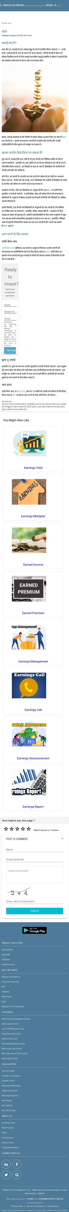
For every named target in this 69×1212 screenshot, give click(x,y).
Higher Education (10, 1090)
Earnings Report (33, 806)
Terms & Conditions (35, 1206)
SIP (3, 986)
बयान (64, 137)
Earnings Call (33, 710)
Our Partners (7, 1137)
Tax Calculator (8, 1071)
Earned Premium (33, 613)
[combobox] (19, 5)
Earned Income (33, 564)
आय (10, 23)
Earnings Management (33, 661)
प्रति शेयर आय (8, 248)
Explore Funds (8, 964)
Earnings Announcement (33, 758)
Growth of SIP (8, 1080)
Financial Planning (10, 982)
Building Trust (8, 1123)
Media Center (8, 1142)
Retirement (7, 996)
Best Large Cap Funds (12, 1048)
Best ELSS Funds (9, 1038)
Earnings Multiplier (33, 516)
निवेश (5, 226)
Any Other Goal (8, 1110)
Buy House (7, 1100)
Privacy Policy (11, 341)
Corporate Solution (10, 1147)
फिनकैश (4, 23)
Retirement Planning (11, 1085)
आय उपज (21, 391)
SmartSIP (6, 954)
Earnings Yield (33, 467)
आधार (47, 251)
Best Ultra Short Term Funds (14, 1053)
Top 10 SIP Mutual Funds (13, 1029)
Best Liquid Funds (10, 1024)
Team (4, 1132)
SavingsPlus (7, 949)
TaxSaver (6, 959)
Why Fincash (7, 1127)
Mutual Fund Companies (13, 1006)
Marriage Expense (10, 1095)
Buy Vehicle (7, 1105)
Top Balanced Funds (11, 1033)
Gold (4, 1001)
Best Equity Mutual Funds (13, 1043)
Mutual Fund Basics (11, 977)
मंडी (13, 395)
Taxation (5, 991)
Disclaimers (52, 1206)
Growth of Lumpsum (11, 1076)
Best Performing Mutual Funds (16, 1019)
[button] (34, 839)
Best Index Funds (10, 1058)
